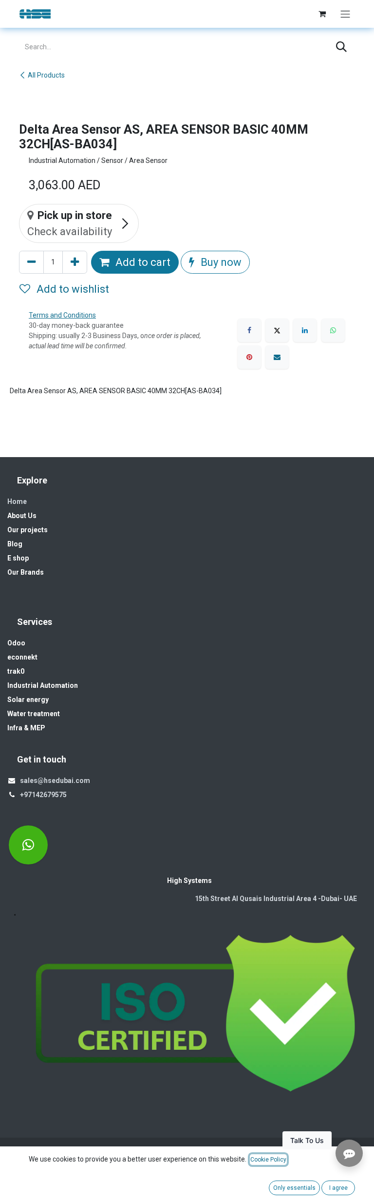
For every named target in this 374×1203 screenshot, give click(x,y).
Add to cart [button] (141, 262)
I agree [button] (338, 1187)
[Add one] (74, 262)
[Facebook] (249, 330)
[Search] (341, 47)
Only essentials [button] (294, 1187)
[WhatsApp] (333, 330)
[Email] (277, 357)
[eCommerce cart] (322, 13)
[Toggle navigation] (345, 14)
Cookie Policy (268, 1159)
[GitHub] (28, 844)
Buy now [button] (220, 262)
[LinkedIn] (305, 330)
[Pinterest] (249, 357)
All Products (46, 75)
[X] (277, 330)
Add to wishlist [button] (71, 289)
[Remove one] (31, 262)
